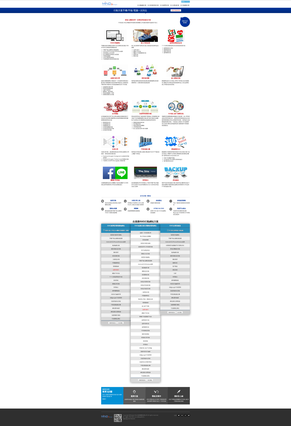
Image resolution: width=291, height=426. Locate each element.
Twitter (179, 415)
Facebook (185, 415)
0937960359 (176, 10)
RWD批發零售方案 (164, 5)
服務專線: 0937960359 (185, 1)
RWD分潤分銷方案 (174, 5)
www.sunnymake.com (173, 155)
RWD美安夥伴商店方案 (153, 5)
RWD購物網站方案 (141, 5)
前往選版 (120, 323)
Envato (189, 415)
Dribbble (182, 415)
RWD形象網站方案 (184, 5)
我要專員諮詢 (112, 323)
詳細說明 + (104, 399)
